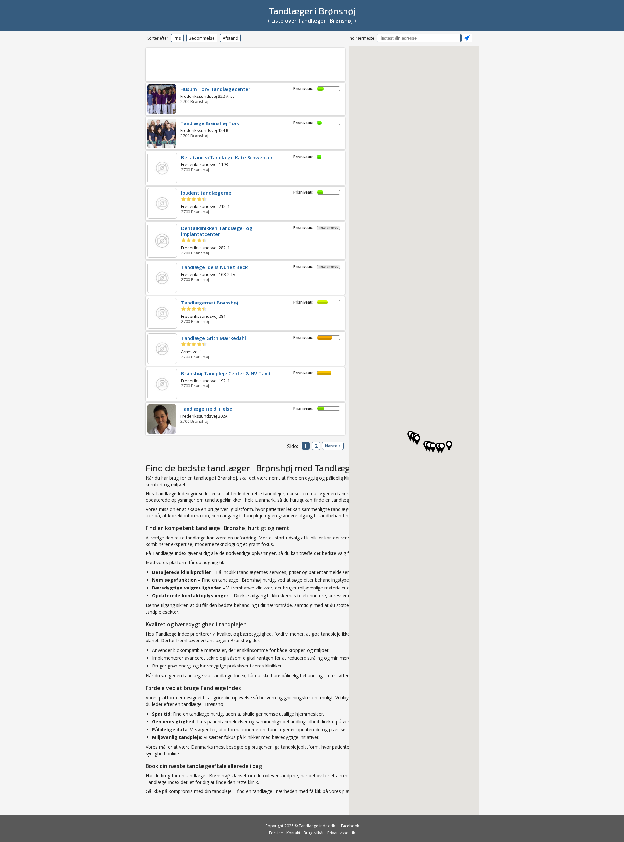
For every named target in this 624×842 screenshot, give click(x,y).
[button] (449, 446)
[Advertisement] (245, 63)
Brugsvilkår (314, 833)
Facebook (350, 826)
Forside (276, 833)
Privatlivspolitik (341, 833)
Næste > (333, 445)
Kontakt (293, 833)
